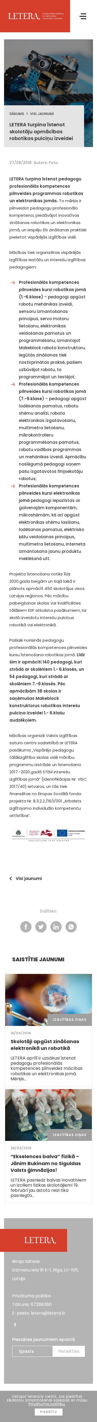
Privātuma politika (31, 1296)
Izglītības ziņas (69, 1019)
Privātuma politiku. (47, 1404)
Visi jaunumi (42, 114)
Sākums (16, 114)
